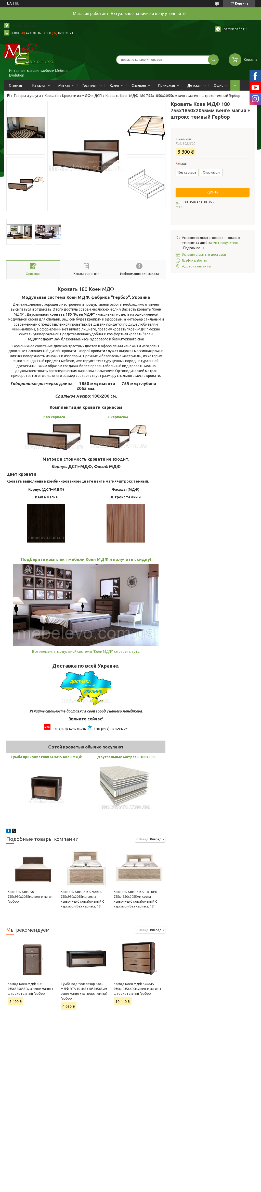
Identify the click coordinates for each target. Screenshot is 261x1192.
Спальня (139, 85)
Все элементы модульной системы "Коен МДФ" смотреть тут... (86, 651)
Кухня (114, 85)
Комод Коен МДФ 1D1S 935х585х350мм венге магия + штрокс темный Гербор (31, 988)
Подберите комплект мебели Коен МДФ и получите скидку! (86, 559)
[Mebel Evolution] (33, 54)
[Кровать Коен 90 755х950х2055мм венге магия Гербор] (33, 868)
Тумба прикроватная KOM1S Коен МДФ (46, 757)
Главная (15, 85)
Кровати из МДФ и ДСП (82, 96)
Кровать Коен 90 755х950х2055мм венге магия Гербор (30, 896)
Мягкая (64, 85)
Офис (218, 85)
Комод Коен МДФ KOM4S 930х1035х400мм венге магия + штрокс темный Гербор (137, 988)
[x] (14, 831)
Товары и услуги (27, 96)
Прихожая (166, 85)
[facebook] (8, 831)
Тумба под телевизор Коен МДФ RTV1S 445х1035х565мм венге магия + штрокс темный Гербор (84, 991)
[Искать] (213, 59)
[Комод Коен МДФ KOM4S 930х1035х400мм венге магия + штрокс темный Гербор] (139, 958)
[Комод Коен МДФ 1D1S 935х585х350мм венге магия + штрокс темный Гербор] (33, 958)
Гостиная (90, 85)
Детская (194, 85)
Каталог (39, 85)
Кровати (52, 96)
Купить (212, 192)
